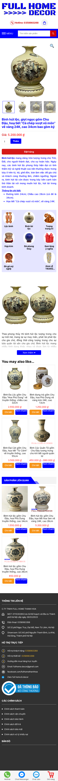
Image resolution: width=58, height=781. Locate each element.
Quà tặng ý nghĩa (49, 247)
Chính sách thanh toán (14, 709)
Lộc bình (8, 226)
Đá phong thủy (29, 247)
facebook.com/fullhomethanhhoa (22, 671)
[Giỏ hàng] (51, 774)
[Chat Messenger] (22, 774)
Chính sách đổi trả (12, 724)
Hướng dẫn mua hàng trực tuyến (22, 661)
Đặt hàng (29, 151)
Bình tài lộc (29, 227)
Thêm (16, 141)
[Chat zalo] (36, 774)
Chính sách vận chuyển (14, 714)
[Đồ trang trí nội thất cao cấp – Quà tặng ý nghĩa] (29, 9)
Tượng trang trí (49, 227)
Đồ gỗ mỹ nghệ (9, 267)
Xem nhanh (21, 411)
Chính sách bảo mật (13, 729)
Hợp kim (9, 246)
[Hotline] (7, 774)
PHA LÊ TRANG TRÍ (49, 269)
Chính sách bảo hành (13, 719)
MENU (9, 33)
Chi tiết (8, 412)
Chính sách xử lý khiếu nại (16, 734)
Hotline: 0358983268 (26, 22)
